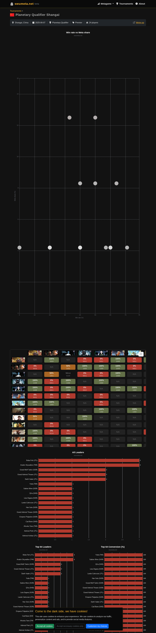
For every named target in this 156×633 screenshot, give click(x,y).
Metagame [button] (106, 4)
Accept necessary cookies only (70, 626)
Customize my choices (97, 626)
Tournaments (126, 4)
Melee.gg (140, 23)
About (142, 4)
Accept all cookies (45, 626)
